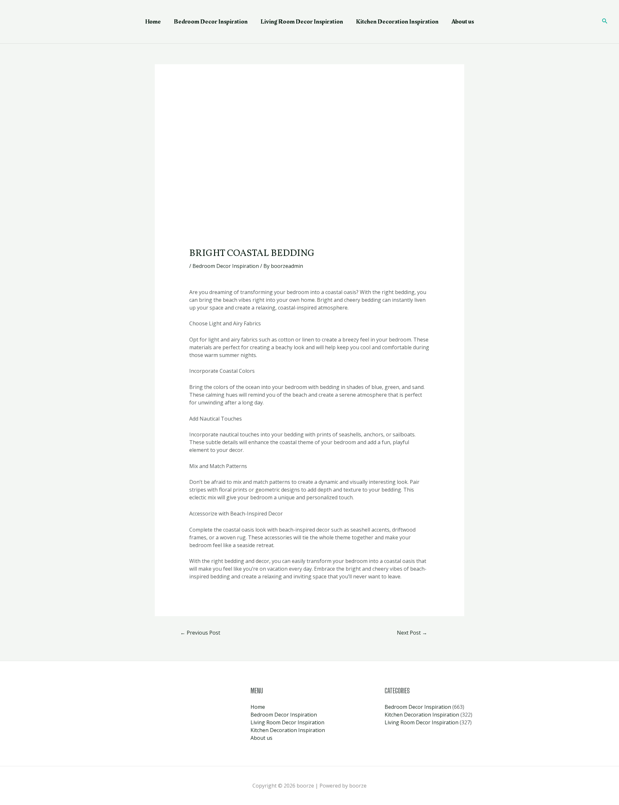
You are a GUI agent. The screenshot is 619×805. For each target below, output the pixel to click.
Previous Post (200, 632)
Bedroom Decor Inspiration (211, 21)
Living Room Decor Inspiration (301, 21)
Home (153, 21)
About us (462, 21)
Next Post (412, 632)
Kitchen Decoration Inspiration (397, 21)
